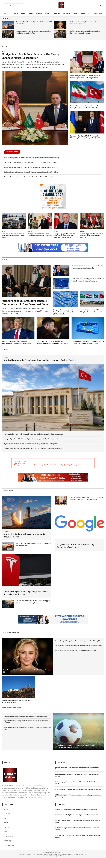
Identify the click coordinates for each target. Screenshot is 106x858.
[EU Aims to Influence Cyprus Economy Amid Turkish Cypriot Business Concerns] (61, 283)
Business (39, 13)
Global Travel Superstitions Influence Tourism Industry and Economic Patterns (30, 167)
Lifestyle (57, 13)
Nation (23, 13)
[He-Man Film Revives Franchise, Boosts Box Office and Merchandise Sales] (18, 689)
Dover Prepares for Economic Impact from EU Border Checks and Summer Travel (13, 235)
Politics (47, 13)
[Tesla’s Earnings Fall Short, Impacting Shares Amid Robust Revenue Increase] (26, 576)
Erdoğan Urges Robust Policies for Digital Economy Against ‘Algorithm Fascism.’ (31, 439)
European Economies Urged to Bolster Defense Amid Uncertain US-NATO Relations (64, 312)
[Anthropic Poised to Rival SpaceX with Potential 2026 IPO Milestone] (8, 25)
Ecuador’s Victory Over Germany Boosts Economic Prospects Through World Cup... (27, 728)
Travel (6, 832)
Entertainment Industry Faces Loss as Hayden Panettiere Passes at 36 (76, 814)
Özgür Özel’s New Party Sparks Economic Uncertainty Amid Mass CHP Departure (31, 444)
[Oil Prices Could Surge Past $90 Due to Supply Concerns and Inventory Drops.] (8, 604)
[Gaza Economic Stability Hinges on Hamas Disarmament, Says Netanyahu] (61, 270)
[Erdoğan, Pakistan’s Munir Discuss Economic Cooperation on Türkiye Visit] (40, 225)
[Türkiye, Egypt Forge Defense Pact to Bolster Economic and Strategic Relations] (92, 225)
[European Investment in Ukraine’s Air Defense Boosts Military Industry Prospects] (53, 331)
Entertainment (9, 845)
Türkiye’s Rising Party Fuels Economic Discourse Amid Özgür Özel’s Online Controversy (33, 434)
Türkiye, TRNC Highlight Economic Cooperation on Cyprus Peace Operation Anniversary (33, 448)
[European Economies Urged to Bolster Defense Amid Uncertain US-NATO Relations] (65, 303)
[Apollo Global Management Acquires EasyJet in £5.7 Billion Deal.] (8, 546)
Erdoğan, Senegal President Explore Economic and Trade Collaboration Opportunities (86, 498)
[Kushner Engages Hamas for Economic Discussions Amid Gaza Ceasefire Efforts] (8, 34)
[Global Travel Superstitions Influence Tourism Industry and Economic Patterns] (60, 34)
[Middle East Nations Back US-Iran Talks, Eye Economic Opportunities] (92, 302)
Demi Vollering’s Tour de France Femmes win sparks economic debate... (25, 716)
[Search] (101, 5)
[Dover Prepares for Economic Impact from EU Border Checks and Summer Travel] (14, 225)
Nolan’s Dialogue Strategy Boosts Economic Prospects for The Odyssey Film (78, 641)
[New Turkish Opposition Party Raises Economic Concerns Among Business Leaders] (53, 393)
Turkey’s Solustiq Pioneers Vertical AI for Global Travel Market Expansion (28, 177)
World (30, 13)
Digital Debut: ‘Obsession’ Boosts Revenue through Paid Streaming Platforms (78, 645)
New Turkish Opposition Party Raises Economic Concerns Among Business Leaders (40, 360)
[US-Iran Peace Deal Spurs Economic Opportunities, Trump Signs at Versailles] (18, 331)
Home (16, 13)
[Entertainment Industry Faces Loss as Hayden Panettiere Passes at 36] (60, 25)
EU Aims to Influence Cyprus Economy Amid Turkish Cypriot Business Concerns (31, 162)
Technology (67, 13)
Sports (76, 13)
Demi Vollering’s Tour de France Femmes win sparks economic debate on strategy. (31, 158)
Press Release (8, 836)
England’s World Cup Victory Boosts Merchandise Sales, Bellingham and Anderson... (26, 721)
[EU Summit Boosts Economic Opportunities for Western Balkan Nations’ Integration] (88, 331)
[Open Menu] (5, 13)
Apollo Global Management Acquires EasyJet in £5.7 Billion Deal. (33, 545)
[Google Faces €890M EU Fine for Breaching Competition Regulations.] (79, 529)
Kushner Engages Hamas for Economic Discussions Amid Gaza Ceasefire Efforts (31, 172)
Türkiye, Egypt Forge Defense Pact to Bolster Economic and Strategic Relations (91, 235)
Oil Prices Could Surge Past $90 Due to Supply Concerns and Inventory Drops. (32, 602)
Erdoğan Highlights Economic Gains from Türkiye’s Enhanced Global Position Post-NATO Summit (65, 235)
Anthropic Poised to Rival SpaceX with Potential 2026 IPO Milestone (76, 809)
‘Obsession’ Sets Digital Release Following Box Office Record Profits (75, 650)
